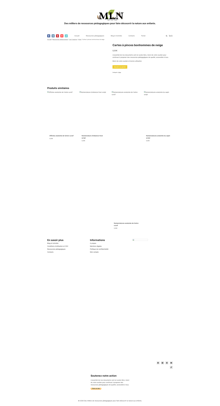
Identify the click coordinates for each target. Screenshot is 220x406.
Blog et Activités (116, 36)
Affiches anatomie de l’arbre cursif (61, 136)
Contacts (131, 36)
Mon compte (94, 252)
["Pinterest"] (57, 35)
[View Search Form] (166, 35)
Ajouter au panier (120, 67)
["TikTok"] (66, 35)
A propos (93, 243)
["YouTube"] (61, 35)
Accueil (76, 36)
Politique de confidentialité (99, 249)
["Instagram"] (53, 35)
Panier (143, 36)
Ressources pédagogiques (95, 36)
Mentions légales (96, 246)
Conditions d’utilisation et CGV (57, 246)
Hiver (119, 72)
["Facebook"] (48, 35)
